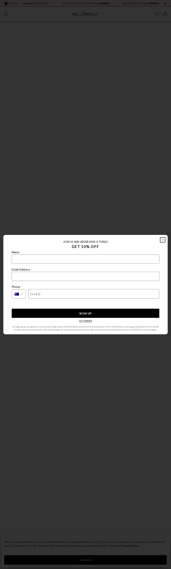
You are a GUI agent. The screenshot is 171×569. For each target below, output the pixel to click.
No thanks (85, 320)
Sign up (85, 313)
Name (16, 252)
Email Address (22, 269)
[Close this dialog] (162, 239)
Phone (17, 286)
